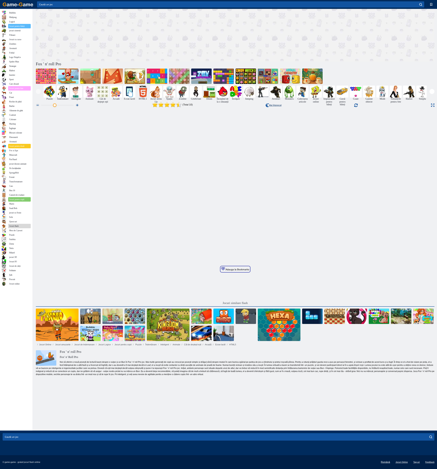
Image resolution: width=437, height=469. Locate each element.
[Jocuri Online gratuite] (18, 4)
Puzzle (138, 344)
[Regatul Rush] (168, 325)
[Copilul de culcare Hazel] (112, 333)
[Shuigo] (46, 76)
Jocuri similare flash (235, 303)
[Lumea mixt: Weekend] (223, 316)
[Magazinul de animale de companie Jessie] (423, 316)
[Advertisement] (135, 35)
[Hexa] (279, 325)
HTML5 (232, 344)
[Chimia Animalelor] (290, 76)
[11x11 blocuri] (223, 76)
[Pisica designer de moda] (357, 316)
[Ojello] (112, 76)
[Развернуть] (432, 105)
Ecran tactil (220, 344)
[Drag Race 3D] (201, 333)
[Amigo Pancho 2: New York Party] (90, 316)
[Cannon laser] (112, 316)
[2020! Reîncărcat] (201, 316)
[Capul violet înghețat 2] (201, 76)
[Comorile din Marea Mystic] (135, 316)
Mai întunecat (275, 105)
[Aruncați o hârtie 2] (223, 333)
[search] (420, 4)
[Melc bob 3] (135, 76)
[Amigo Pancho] (57, 325)
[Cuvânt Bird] (179, 76)
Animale (176, 344)
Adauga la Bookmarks (237, 269)
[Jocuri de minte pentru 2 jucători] (268, 76)
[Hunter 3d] (401, 316)
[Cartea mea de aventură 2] (246, 316)
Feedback (429, 462)
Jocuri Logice (104, 344)
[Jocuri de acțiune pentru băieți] (263, 92)
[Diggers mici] (90, 76)
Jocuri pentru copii (123, 344)
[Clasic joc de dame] (334, 316)
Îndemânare (151, 344)
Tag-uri (416, 462)
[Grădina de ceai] (312, 76)
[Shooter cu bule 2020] (90, 333)
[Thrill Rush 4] (135, 333)
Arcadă (208, 344)
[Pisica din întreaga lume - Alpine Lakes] (68, 76)
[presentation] (38, 91)
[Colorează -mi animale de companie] (379, 316)
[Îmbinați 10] (157, 76)
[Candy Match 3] (246, 76)
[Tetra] (312, 316)
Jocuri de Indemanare (84, 344)
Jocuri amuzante (63, 344)
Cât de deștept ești (192, 344)
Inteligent (164, 344)
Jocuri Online (45, 344)
